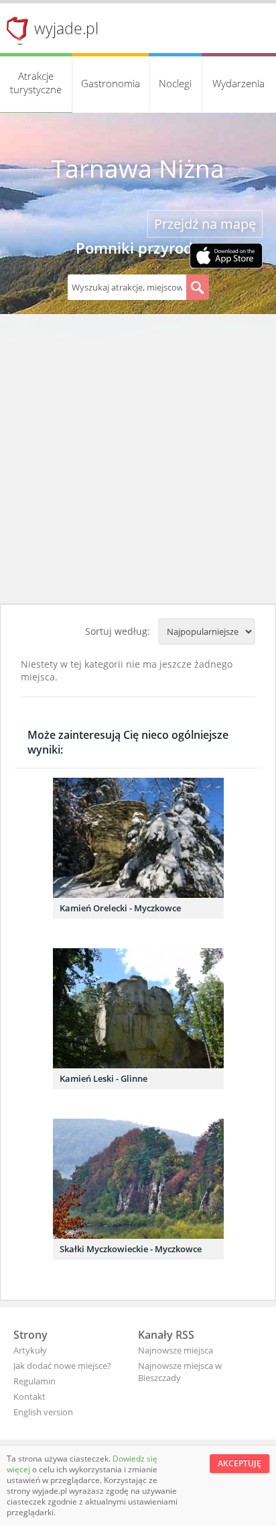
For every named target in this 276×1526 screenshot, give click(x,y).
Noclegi (175, 83)
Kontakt (29, 1396)
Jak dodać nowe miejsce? (62, 1366)
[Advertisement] (138, 459)
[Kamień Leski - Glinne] (138, 1008)
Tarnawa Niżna (138, 168)
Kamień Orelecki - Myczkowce (120, 908)
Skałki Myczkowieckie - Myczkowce (131, 1248)
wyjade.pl (66, 28)
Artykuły (30, 1350)
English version (43, 1412)
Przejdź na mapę (205, 224)
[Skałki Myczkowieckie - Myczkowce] (138, 1179)
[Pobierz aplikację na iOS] (226, 257)
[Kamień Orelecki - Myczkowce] (138, 838)
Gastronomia (110, 83)
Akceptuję (239, 1463)
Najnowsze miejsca (175, 1350)
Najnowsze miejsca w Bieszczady (180, 1372)
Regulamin (34, 1381)
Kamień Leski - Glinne (103, 1078)
